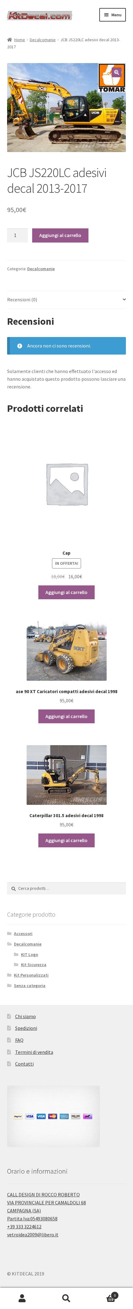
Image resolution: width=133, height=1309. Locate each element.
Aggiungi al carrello (60, 235)
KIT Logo (29, 954)
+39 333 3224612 (24, 1226)
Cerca (66, 1298)
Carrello (102, 1293)
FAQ (19, 1040)
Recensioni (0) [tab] (22, 299)
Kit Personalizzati (31, 975)
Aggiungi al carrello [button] (66, 592)
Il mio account (22, 1298)
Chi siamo (25, 1016)
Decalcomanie (43, 39)
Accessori (23, 933)
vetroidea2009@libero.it (32, 1234)
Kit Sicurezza (33, 964)
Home (19, 39)
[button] (117, 72)
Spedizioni (26, 1028)
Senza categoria (29, 985)
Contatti (24, 1064)
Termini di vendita (34, 1052)
